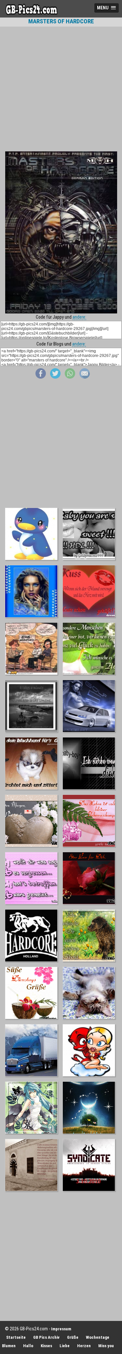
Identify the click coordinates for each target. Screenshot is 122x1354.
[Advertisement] (61, 89)
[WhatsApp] (70, 377)
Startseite (16, 1337)
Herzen (84, 1345)
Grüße (72, 1337)
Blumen (9, 1345)
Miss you (106, 1345)
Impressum (61, 1328)
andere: (79, 317)
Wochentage (97, 1337)
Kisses (46, 1345)
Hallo (28, 1345)
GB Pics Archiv (46, 1337)
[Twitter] (55, 377)
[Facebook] (40, 377)
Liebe (65, 1345)
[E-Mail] (84, 377)
